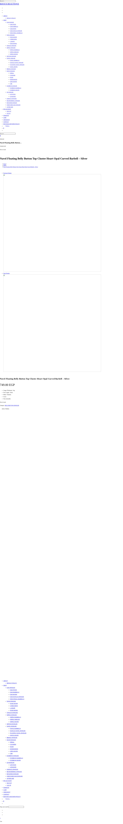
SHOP (5, 685)
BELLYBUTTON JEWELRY (12, 405)
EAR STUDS (13, 690)
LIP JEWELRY (10, 762)
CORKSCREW (14, 706)
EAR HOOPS (13, 694)
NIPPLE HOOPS (14, 721)
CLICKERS (13, 744)
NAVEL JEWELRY (12, 726)
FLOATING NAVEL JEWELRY (18, 733)
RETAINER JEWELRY (13, 774)
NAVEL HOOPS (14, 735)
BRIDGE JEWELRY (12, 737)
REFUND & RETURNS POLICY (12, 796)
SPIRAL (12, 742)
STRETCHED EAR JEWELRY (15, 776)
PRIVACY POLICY (12, 683)
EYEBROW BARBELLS (16, 758)
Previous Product (7, 173)
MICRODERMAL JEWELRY (14, 771)
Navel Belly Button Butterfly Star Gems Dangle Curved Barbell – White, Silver (20, 669)
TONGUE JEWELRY (12, 712)
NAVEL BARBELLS (15, 728)
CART (5, 790)
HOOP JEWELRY (11, 740)
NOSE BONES (14, 710)
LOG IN (9, 785)
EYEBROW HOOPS (15, 760)
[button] (4, 409)
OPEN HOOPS (14, 751)
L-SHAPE (12, 708)
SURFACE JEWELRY (12, 769)
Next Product (6, 273)
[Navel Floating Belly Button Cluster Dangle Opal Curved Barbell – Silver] (52, 271)
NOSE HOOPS (14, 703)
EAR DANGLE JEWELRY (17, 696)
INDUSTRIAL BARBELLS (17, 699)
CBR (11, 753)
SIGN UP (9, 783)
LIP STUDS (13, 765)
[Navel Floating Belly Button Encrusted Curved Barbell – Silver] (52, 371)
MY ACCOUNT (7, 780)
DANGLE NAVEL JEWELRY (18, 730)
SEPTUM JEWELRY (12, 724)
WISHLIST (6, 787)
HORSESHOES (14, 749)
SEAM (11, 746)
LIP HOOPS (13, 767)
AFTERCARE (10, 778)
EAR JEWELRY (11, 687)
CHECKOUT (6, 792)
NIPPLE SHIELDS (15, 719)
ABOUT (5, 681)
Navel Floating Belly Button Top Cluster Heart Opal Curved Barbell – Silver (20, 167)
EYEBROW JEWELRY (13, 755)
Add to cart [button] (2, 674)
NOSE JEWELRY (11, 701)
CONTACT (6, 794)
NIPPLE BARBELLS (15, 717)
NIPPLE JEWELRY (12, 715)
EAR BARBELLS (14, 692)
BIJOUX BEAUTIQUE (9, 4)
